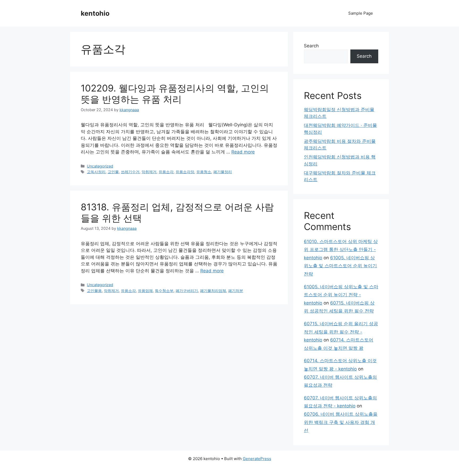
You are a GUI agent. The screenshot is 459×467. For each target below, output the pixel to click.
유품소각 (166, 171)
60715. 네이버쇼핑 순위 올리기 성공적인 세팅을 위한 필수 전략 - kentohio (341, 332)
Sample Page (360, 13)
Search (311, 45)
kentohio (95, 13)
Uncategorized (100, 166)
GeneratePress (257, 458)
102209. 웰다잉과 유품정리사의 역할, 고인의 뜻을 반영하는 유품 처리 (175, 93)
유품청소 (203, 171)
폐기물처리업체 (213, 290)
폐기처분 (235, 290)
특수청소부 (164, 290)
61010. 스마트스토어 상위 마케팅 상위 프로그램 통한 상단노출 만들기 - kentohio (341, 249)
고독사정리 (96, 171)
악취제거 (149, 171)
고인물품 (94, 290)
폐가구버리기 (187, 290)
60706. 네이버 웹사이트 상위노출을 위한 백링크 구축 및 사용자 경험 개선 (340, 422)
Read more (243, 152)
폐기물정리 (222, 171)
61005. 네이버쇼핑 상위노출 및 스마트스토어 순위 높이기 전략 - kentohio (341, 295)
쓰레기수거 (130, 171)
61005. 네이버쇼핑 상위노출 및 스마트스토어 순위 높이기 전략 (340, 266)
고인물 (113, 171)
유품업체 (145, 290)
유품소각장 (185, 171)
